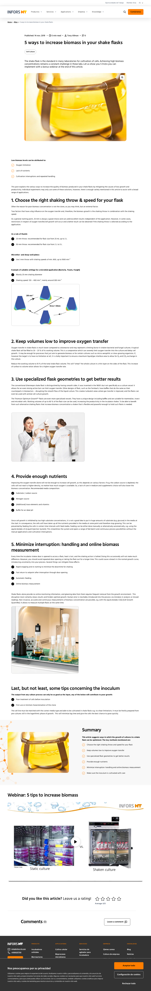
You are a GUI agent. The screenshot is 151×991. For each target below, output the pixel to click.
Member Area (131, 3)
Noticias (130, 954)
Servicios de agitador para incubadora (85, 952)
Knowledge (96, 11)
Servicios (50, 11)
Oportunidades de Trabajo (114, 3)
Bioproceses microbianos (60, 956)
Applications (66, 11)
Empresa (81, 11)
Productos (35, 11)
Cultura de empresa (111, 954)
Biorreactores (37, 957)
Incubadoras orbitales (36, 951)
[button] (97, 899)
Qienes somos (109, 949)
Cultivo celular (61, 949)
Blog (129, 949)
